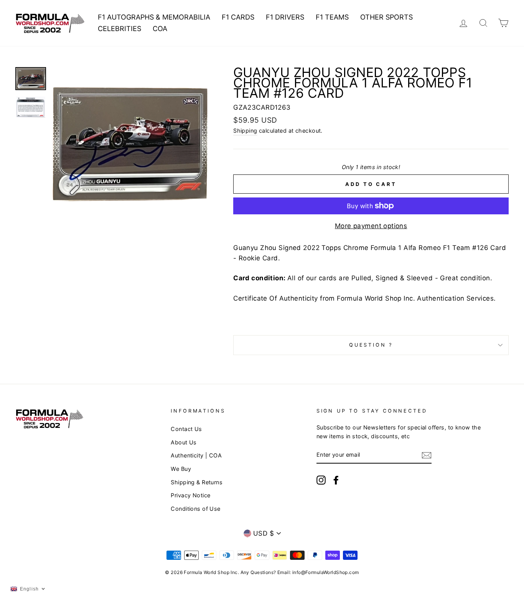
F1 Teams (332, 17)
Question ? (371, 345)
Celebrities (119, 29)
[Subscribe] (427, 455)
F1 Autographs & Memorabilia (154, 17)
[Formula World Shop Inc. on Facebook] (336, 480)
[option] (130, 143)
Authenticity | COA (196, 455)
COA (160, 29)
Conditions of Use (195, 508)
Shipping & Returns (196, 482)
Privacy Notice (190, 495)
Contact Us (186, 429)
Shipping (245, 130)
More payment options (371, 226)
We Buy (181, 468)
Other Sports (386, 17)
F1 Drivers (285, 17)
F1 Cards (238, 17)
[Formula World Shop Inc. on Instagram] (321, 480)
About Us (183, 442)
